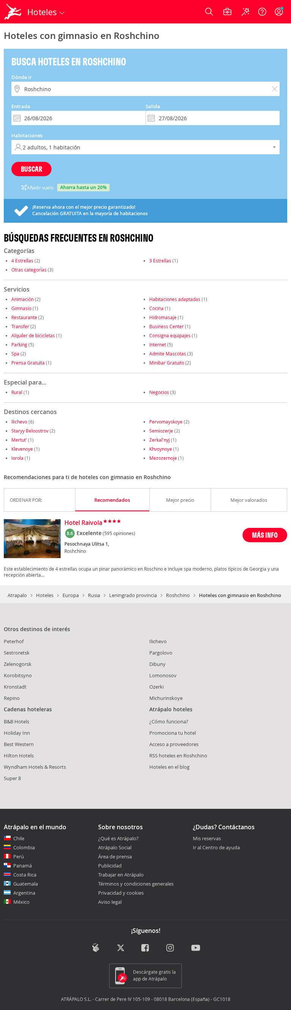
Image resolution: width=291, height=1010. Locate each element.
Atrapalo (17, 595)
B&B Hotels (16, 721)
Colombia (24, 847)
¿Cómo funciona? (168, 721)
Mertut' (19, 440)
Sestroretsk (17, 652)
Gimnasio (21, 308)
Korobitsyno (18, 675)
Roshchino (178, 595)
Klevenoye (22, 449)
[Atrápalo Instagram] (170, 948)
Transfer (20, 326)
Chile (18, 838)
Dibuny (157, 664)
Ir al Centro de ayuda (216, 848)
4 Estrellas (22, 261)
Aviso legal (110, 901)
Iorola (17, 458)
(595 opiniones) (119, 533)
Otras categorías (29, 270)
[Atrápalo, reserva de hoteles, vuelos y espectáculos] (13, 11)
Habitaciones (26, 135)
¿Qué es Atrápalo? (118, 838)
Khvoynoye (160, 449)
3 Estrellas (160, 261)
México (21, 901)
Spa (15, 354)
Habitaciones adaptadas (174, 299)
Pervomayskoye (166, 422)
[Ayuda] (262, 11)
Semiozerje (161, 431)
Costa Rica (24, 874)
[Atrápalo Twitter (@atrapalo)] (120, 948)
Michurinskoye (166, 698)
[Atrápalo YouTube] (195, 948)
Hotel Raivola (83, 523)
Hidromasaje (163, 317)
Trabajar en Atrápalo (121, 874)
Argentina (24, 892)
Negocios (159, 392)
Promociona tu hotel (172, 732)
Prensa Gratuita (28, 363)
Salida (153, 106)
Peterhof (13, 641)
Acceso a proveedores (174, 744)
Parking (19, 344)
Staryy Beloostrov (29, 431)
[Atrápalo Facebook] (145, 948)
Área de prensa (115, 856)
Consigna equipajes (170, 335)
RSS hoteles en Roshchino (178, 755)
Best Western (19, 744)
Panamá (22, 865)
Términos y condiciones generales (136, 883)
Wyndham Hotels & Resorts (35, 766)
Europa (71, 595)
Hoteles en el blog (169, 766)
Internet (157, 344)
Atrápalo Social (114, 847)
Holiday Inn (17, 732)
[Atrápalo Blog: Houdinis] (95, 947)
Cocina (156, 308)
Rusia (94, 595)
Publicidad (110, 865)
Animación (22, 299)
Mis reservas (207, 839)
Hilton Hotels (19, 755)
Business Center (166, 326)
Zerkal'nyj (159, 440)
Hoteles (44, 595)
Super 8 (12, 778)
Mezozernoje (163, 458)
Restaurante (24, 317)
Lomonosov (163, 675)
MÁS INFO (265, 535)
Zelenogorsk (17, 664)
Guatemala (25, 883)
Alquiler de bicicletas (33, 335)
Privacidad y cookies (121, 892)
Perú (18, 856)
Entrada (20, 106)
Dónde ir (21, 77)
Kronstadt (15, 686)
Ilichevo (19, 422)
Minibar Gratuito (166, 363)
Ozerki (156, 686)
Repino (12, 698)
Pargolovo (160, 652)
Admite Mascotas (167, 354)
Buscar (31, 169)
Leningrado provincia (133, 595)
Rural (16, 392)
